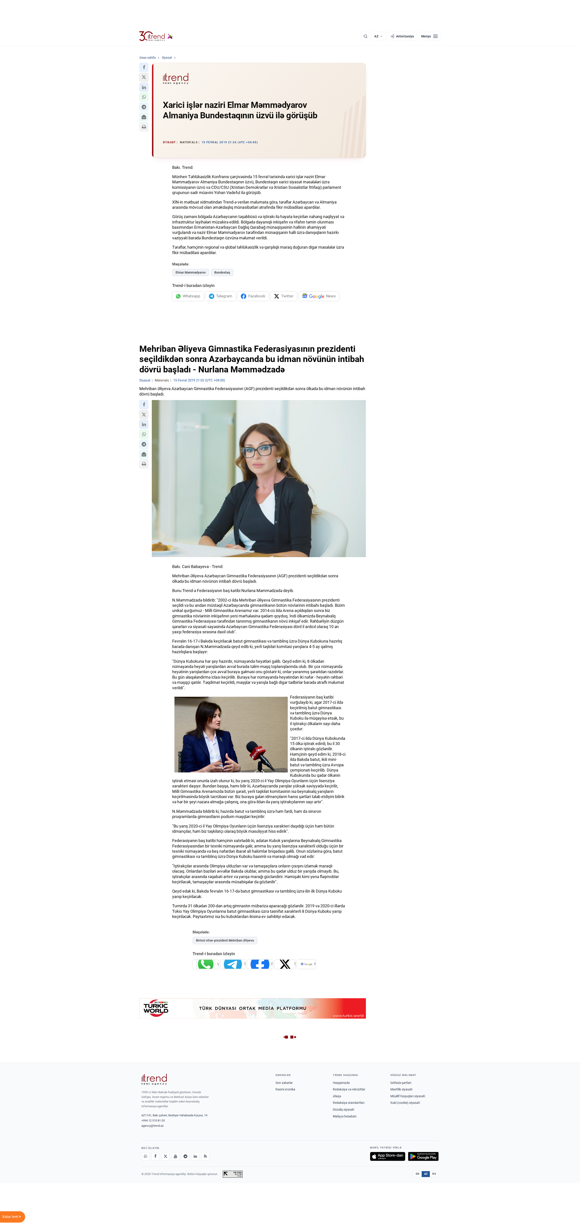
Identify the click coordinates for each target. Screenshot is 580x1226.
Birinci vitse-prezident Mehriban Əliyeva (225, 940)
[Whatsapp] (145, 1156)
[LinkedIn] (195, 1156)
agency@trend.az (152, 1125)
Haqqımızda (341, 1083)
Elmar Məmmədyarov (191, 272)
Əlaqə (337, 1096)
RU (434, 1173)
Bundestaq (222, 272)
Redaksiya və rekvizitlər (349, 1089)
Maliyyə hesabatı (344, 1116)
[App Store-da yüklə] (387, 1156)
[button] (144, 67)
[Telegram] (185, 1156)
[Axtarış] (365, 36)
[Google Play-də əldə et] (423, 1156)
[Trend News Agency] (154, 1079)
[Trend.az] (156, 36)
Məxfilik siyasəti (401, 1089)
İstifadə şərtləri (400, 1083)
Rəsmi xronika (285, 1089)
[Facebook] (155, 1156)
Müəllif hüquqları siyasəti (407, 1096)
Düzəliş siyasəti (343, 1109)
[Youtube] (175, 1156)
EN (417, 1173)
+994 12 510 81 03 (153, 1120)
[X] (165, 1156)
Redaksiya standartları (349, 1103)
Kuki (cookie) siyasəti (405, 1103)
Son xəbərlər (284, 1083)
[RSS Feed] (205, 1156)
